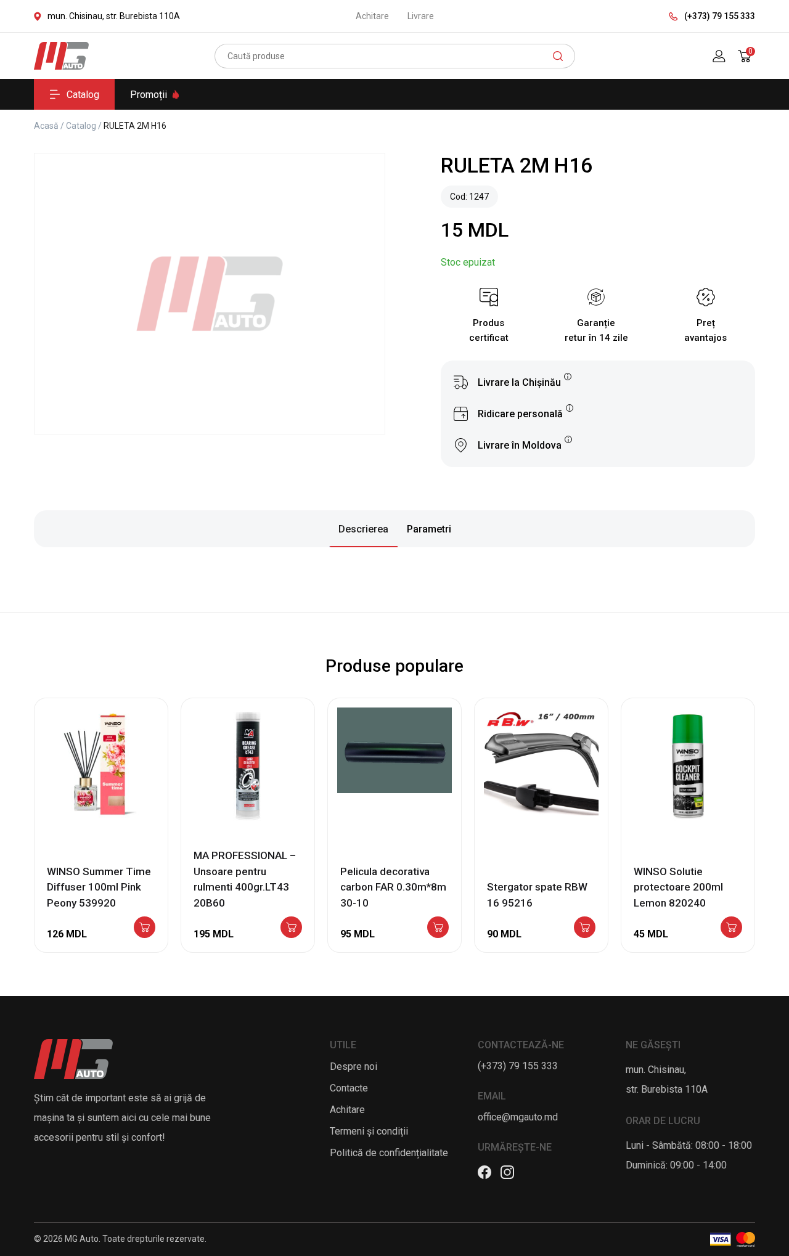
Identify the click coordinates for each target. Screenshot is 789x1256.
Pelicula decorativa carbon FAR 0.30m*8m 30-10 (393, 887)
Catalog (83, 94)
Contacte (349, 1088)
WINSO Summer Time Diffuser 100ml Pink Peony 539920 (99, 887)
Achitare (372, 16)
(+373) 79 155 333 (719, 16)
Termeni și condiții (369, 1131)
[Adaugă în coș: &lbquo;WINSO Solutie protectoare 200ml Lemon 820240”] (731, 928)
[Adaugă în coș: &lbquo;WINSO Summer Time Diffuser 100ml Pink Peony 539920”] (144, 928)
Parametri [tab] (429, 529)
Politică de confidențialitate (389, 1153)
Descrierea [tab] (363, 529)
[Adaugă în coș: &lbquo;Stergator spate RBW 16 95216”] (584, 928)
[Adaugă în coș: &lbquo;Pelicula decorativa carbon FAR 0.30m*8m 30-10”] (438, 928)
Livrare (420, 16)
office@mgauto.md (518, 1117)
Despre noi (353, 1066)
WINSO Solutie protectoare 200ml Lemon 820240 (678, 887)
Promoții (148, 94)
